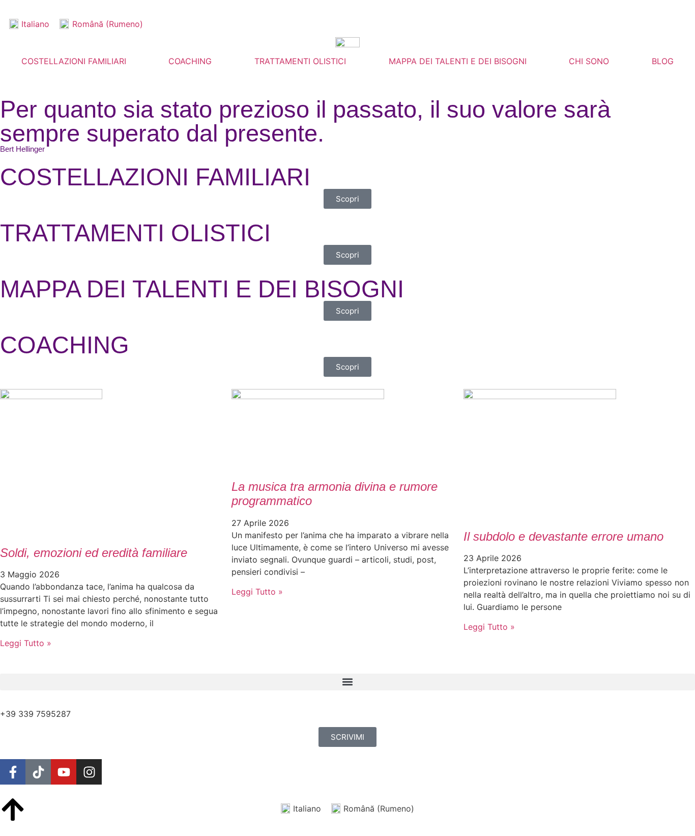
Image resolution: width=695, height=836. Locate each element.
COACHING (190, 61)
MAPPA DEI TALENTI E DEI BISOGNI (458, 61)
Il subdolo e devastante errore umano (563, 536)
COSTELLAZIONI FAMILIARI (73, 61)
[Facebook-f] (12, 772)
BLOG (663, 61)
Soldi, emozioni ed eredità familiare (93, 553)
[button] (347, 682)
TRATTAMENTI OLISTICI (300, 61)
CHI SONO (589, 61)
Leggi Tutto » (25, 643)
